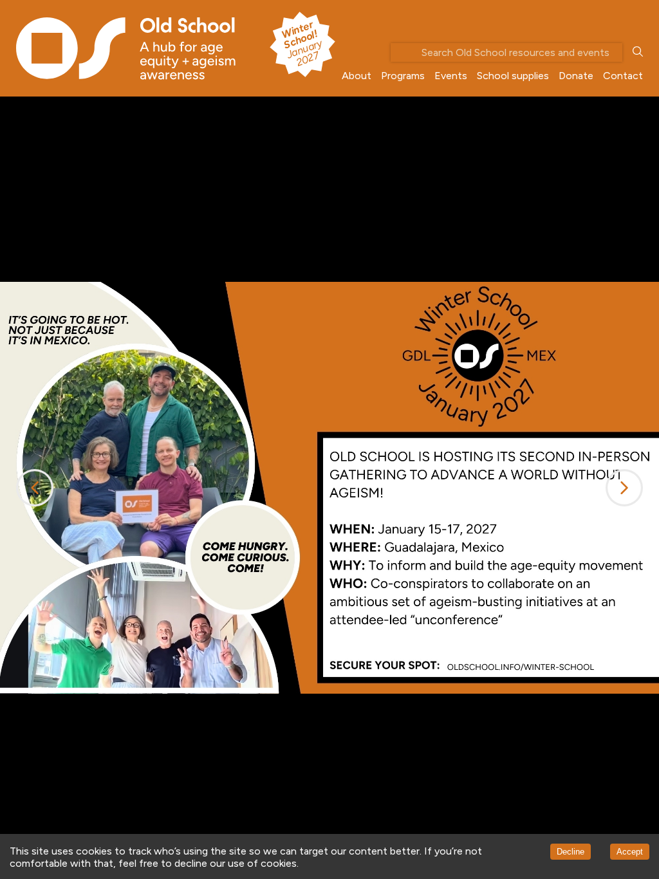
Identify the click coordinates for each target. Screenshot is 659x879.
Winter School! (301, 43)
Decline (570, 851)
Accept (630, 851)
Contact (623, 75)
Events (450, 75)
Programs (403, 75)
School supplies (513, 75)
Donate (576, 75)
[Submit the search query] (638, 52)
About (356, 75)
